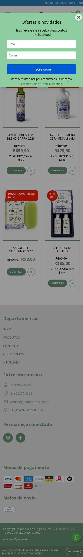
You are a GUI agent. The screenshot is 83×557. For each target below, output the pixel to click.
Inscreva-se (41, 69)
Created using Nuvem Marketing (41, 84)
